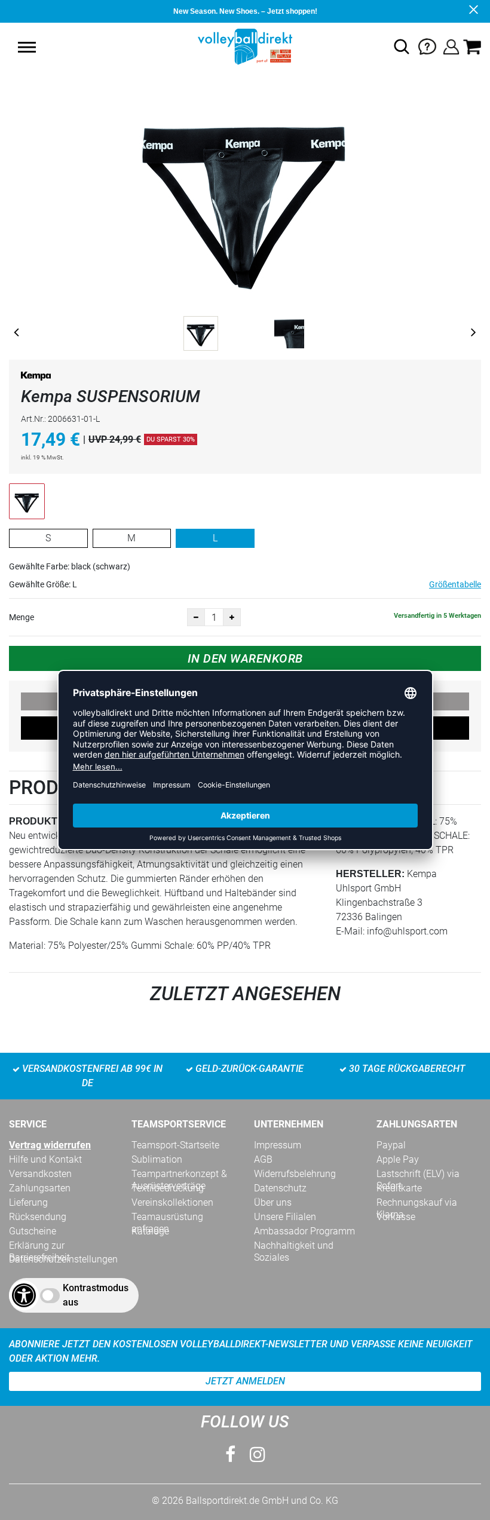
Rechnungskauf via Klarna (416, 1203)
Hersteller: (370, 874)
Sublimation (156, 1159)
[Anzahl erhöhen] (232, 617)
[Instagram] (257, 1454)
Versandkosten (40, 1173)
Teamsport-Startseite (175, 1145)
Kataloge (150, 1231)
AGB (263, 1159)
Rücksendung (37, 1216)
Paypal (391, 1145)
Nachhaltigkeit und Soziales (293, 1246)
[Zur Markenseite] (36, 378)
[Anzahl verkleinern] (196, 617)
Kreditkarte (399, 1188)
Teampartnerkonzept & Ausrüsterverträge (179, 1174)
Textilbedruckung (167, 1188)
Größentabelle (455, 584)
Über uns (273, 1202)
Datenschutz (280, 1188)
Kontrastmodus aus (95, 1295)
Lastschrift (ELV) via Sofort (418, 1174)
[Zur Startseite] (245, 45)
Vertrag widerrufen (50, 1145)
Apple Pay (397, 1159)
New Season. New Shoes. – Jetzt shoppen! (245, 11)
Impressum (277, 1145)
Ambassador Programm (304, 1231)
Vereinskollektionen (172, 1202)
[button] (27, 47)
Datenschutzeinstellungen (63, 1259)
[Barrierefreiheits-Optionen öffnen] (24, 1295)
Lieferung (28, 1202)
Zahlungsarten (40, 1188)
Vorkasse (395, 1216)
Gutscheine (32, 1231)
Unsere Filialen (285, 1216)
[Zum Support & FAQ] (427, 45)
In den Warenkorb (245, 658)
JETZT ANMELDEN (245, 1381)
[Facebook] (230, 1454)
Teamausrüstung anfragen (167, 1217)
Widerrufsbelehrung (295, 1173)
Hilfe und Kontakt (45, 1159)
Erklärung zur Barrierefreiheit (39, 1246)
